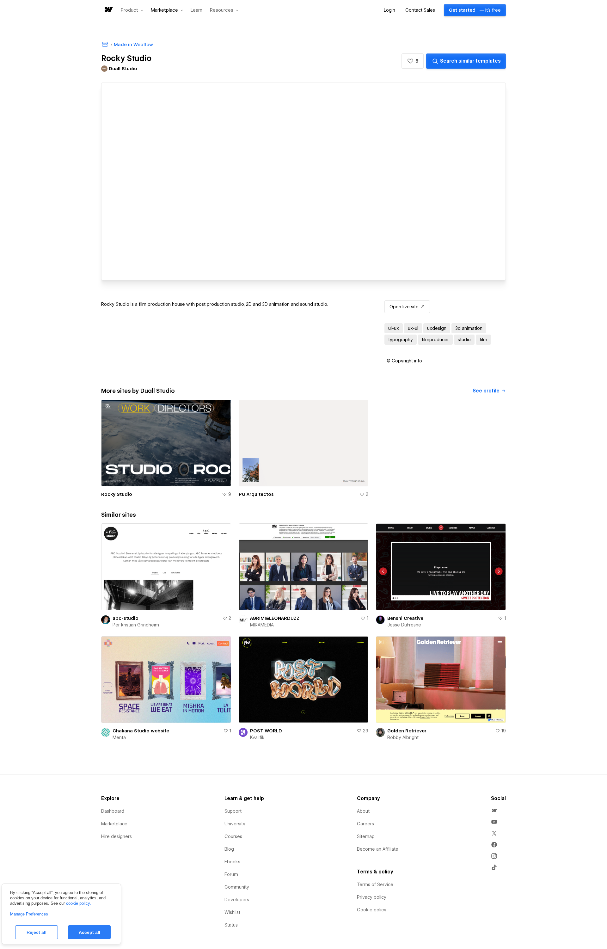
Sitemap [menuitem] (366, 836)
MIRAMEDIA (262, 624)
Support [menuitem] (233, 811)
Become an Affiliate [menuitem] (377, 849)
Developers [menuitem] (236, 899)
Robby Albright (403, 737)
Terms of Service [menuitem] (375, 884)
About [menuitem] (363, 811)
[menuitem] (494, 810)
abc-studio (125, 618)
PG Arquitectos (256, 494)
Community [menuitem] (236, 887)
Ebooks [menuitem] (232, 861)
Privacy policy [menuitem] (371, 897)
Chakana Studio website (141, 730)
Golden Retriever (406, 730)
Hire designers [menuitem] (116, 836)
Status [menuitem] (231, 924)
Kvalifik (257, 737)
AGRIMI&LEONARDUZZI (275, 618)
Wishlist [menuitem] (232, 912)
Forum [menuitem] (231, 874)
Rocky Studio (116, 494)
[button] (132, 10)
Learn (196, 10)
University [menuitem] (234, 823)
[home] (108, 10)
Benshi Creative (405, 618)
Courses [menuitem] (233, 836)
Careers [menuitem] (365, 823)
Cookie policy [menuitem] (371, 909)
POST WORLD (266, 730)
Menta (119, 737)
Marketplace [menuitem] (114, 823)
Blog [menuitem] (229, 849)
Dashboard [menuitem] (112, 811)
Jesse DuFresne (404, 624)
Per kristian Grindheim (136, 624)
